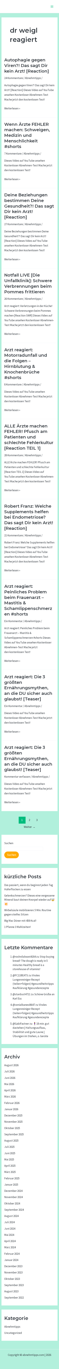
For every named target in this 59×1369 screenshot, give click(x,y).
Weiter (29, 827)
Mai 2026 (9, 1084)
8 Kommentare (13, 384)
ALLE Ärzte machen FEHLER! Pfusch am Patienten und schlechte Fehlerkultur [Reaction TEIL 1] (28, 437)
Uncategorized (13, 1333)
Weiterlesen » (12, 108)
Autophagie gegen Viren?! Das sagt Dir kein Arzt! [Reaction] (26, 65)
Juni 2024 (9, 1228)
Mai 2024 (9, 1235)
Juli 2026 (9, 1071)
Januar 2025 (11, 1184)
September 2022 (14, 1297)
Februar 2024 (12, 1254)
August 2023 (11, 1291)
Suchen (8, 843)
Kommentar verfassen (17, 776)
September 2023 (14, 1285)
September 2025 (14, 1134)
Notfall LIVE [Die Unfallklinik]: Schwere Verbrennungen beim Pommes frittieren (28, 283)
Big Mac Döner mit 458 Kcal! (20, 920)
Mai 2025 (9, 1159)
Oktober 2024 (12, 1203)
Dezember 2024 (13, 1191)
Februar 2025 (12, 1178)
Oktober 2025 (12, 1128)
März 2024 (10, 1247)
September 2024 (14, 1210)
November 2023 (13, 1272)
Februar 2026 (12, 1103)
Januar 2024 (11, 1260)
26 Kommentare (13, 299)
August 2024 (11, 1216)
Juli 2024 (9, 1222)
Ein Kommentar (13, 621)
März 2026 (10, 1096)
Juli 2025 (9, 1147)
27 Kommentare (13, 224)
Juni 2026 (9, 1078)
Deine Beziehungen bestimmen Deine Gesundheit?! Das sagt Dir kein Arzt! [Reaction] (29, 206)
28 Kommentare (13, 455)
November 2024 (13, 1197)
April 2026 (10, 1090)
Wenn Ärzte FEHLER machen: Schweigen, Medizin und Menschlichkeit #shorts (27, 135)
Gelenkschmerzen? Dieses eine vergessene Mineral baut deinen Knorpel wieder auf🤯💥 (29, 900)
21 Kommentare (13, 535)
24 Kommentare (13, 78)
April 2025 (10, 1165)
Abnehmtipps (33, 78)
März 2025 (10, 1172)
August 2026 (11, 1065)
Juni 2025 (9, 1153)
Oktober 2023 (12, 1279)
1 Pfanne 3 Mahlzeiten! (17, 927)
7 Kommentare (13, 153)
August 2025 (11, 1140)
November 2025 (13, 1121)
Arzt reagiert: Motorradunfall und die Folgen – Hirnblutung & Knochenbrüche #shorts (25, 363)
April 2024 (10, 1241)
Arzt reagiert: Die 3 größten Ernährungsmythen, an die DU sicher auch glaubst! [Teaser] (28, 688)
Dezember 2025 (13, 1115)
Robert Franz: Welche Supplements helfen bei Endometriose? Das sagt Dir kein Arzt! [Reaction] (28, 517)
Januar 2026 (11, 1109)
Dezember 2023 (13, 1266)
